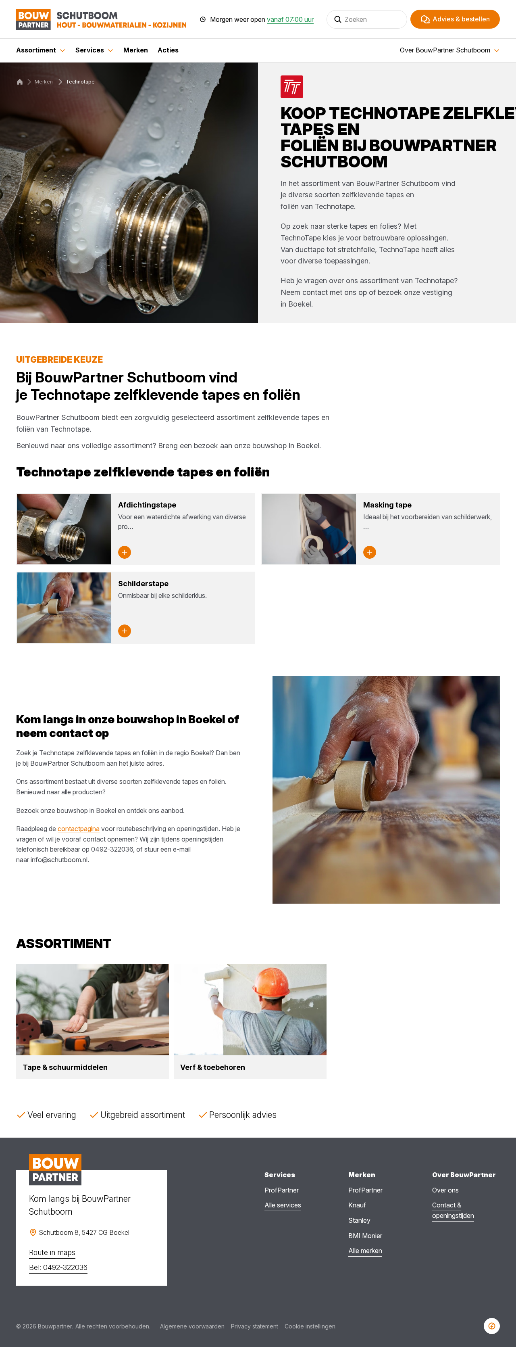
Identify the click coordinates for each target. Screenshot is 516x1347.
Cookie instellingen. (311, 1326)
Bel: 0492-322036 (58, 1267)
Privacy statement (254, 1326)
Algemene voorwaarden (192, 1326)
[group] (92, 1021)
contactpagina (79, 829)
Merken (44, 82)
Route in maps (52, 1252)
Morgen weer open (262, 19)
